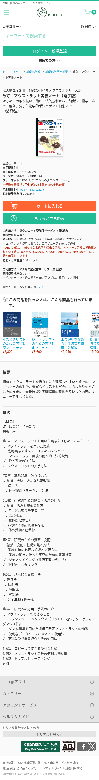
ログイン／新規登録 (49, 50)
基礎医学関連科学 (56, 72)
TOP (5, 72)
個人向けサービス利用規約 (61, 762)
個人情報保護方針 (29, 762)
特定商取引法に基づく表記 (19, 768)
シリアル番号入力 (49, 734)
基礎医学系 (33, 72)
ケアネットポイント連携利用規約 (61, 768)
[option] (14, 333)
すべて (17, 72)
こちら (40, 287)
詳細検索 (88, 26)
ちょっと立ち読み (49, 218)
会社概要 (8, 762)
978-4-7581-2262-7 (32, 189)
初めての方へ (49, 60)
